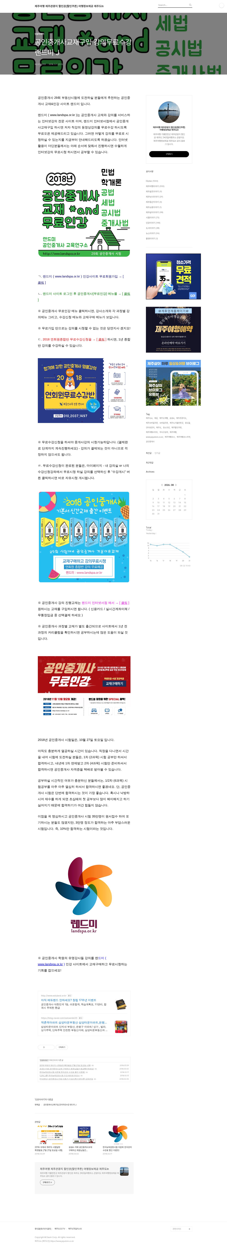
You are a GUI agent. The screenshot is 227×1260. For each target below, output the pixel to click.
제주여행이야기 (155, 186)
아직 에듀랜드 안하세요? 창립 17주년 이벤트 (68, 1000)
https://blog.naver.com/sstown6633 (59, 1018)
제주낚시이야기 (154, 197)
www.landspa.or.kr (50, 964)
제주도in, (149, 418)
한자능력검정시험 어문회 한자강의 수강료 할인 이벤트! (62, 1072)
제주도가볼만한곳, (177, 423)
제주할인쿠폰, (176, 427)
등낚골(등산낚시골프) (43, 1229)
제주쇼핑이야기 (154, 207)
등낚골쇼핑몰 (178, 1199)
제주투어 (176, 1174)
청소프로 (176, 1125)
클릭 (41, 282)
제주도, (159, 427)
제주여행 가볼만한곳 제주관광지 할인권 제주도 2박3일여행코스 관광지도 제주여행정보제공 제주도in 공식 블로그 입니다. (79, 1174)
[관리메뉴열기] (221, 5)
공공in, (172, 418)
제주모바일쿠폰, (152, 423)
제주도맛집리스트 (75, 1229)
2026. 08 (169, 485)
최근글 (148, 453)
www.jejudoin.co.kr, (155, 437)
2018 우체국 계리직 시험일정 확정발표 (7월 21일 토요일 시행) (65, 1065)
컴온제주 (176, 1184)
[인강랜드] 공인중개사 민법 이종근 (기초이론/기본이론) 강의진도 (66, 1079)
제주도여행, (163, 418)
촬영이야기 (152, 238)
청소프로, (166, 427)
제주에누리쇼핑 (179, 1150)
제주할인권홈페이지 (180, 1214)
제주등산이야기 (154, 202)
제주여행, (173, 432)
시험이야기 (152, 217)
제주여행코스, (170, 437)
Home (152, 181)
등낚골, (188, 423)
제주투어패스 (178, 1179)
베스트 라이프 (178, 1135)
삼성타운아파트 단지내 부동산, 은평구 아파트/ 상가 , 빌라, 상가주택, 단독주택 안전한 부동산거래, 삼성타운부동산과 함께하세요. (74, 1028)
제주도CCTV (60, 1229)
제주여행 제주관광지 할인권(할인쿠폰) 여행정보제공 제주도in (69, 6)
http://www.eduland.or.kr (53, 995)
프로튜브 (176, 1189)
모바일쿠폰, (164, 423)
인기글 (157, 453)
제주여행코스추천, (184, 437)
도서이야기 (153, 228)
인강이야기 (44, 1060)
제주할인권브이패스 (180, 1160)
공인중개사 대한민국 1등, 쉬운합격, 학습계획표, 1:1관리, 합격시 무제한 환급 (73, 1006)
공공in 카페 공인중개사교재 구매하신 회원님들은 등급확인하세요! (67, 1069)
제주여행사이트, (152, 432)
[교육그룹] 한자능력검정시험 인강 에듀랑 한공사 (60, 1075)
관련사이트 (177, 1229)
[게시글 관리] (51, 1047)
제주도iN (176, 1120)
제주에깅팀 (177, 1219)
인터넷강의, (150, 427)
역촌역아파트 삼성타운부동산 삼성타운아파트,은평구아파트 (74, 1022)
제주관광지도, (181, 418)
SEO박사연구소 (179, 1194)
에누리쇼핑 (177, 1130)
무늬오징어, (164, 432)
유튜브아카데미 (179, 1209)
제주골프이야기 (154, 191)
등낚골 (175, 1140)
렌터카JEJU (178, 1224)
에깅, (156, 418)
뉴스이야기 (153, 233)
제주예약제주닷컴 (179, 1165)
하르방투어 (177, 1155)
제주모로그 (177, 1204)
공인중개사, (150, 441)
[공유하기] (47, 1047)
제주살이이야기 (154, 212)
